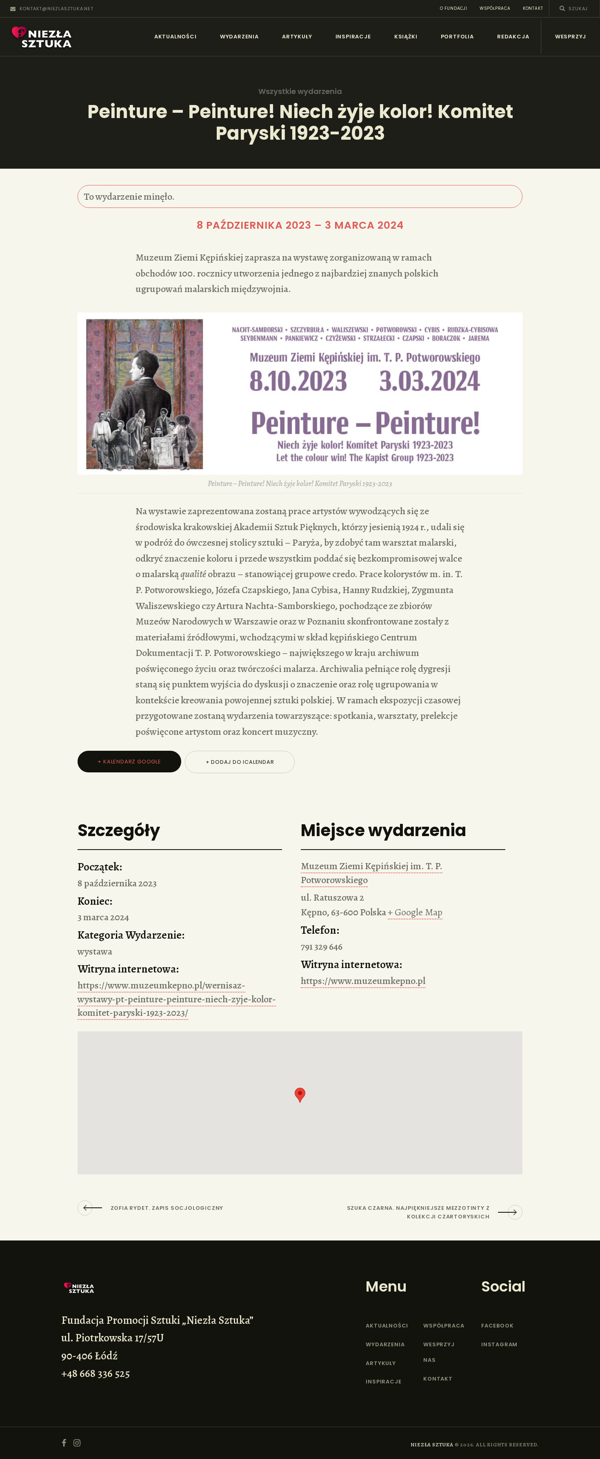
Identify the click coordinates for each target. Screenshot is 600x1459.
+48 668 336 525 (95, 1373)
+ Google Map (415, 912)
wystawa (95, 951)
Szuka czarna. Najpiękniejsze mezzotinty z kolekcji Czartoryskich (418, 1212)
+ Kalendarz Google (129, 761)
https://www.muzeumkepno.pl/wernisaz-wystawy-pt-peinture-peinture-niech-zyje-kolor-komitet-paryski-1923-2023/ (177, 999)
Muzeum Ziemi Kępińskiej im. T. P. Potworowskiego (371, 872)
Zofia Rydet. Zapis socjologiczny (167, 1208)
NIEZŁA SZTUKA (432, 1444)
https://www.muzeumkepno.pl (363, 980)
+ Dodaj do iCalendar (240, 762)
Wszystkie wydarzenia (300, 91)
